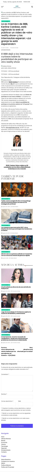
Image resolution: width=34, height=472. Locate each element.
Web (19, 401)
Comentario (5, 374)
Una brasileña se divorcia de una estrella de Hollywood (16, 287)
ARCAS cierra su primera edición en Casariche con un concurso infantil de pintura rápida (16, 254)
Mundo (3, 440)
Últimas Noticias (6, 438)
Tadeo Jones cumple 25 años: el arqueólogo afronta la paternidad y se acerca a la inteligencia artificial (16, 202)
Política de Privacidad (7, 467)
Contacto (4, 452)
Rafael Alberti (15, 206)
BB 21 (12, 84)
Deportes (4, 448)
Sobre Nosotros (6, 459)
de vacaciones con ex (12, 127)
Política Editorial (6, 465)
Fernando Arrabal (14, 47)
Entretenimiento (6, 21)
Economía (4, 442)
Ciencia (3, 444)
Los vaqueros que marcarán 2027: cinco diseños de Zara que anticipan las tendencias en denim (16, 229)
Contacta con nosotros (8, 461)
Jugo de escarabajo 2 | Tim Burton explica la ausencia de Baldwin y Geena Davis (16, 312)
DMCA (3, 463)
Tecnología (4, 446)
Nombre (4, 394)
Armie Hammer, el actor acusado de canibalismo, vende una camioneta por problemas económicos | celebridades (14, 338)
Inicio (2, 437)
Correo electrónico (7, 401)
